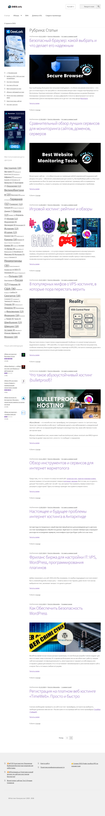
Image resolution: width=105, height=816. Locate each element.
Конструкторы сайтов (14, 101)
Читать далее (34, 103)
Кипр (6, 242)
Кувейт (15, 245)
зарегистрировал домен (87, 479)
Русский (69, 7)
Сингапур (12, 295)
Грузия (15, 208)
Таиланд (8, 301)
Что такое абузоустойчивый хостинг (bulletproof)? (60, 377)
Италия (10, 232)
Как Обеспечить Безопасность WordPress (56, 610)
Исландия (20, 225)
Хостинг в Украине (13, 82)
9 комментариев (66, 604)
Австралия (12, 168)
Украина (10, 307)
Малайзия (18, 252)
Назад (61, 738)
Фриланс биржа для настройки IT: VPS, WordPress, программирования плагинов (62, 562)
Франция (11, 315)
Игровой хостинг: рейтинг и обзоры (60, 208)
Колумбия (17, 242)
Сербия (13, 292)
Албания (18, 172)
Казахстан (10, 236)
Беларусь (16, 180)
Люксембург (19, 249)
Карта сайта (45, 763)
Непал (6, 257)
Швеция (11, 326)
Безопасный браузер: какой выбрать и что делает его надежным (63, 43)
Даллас (21, 208)
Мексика (9, 254)
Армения (16, 174)
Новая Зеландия (14, 266)
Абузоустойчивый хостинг (15, 92)
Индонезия (10, 222)
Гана (8, 199)
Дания (8, 211)
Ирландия (10, 225)
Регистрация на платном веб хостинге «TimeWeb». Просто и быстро (62, 693)
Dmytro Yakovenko (54, 36)
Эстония (9, 330)
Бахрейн (8, 180)
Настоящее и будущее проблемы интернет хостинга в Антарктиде (58, 514)
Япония (11, 336)
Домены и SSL (37, 15)
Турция (9, 304)
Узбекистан (18, 304)
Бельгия (9, 182)
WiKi (27, 15)
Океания (9, 272)
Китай (11, 242)
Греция (8, 208)
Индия (12, 218)
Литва (11, 248)
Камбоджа (20, 236)
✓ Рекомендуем (12, 73)
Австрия (9, 171)
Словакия (8, 299)
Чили (17, 319)
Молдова (20, 254)
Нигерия (13, 257)
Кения (21, 240)
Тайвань (16, 301)
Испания (11, 228)
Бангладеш (18, 177)
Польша (15, 276)
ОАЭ (17, 269)
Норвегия (9, 270)
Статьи (7, 15)
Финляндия (15, 311)
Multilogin (84, 98)
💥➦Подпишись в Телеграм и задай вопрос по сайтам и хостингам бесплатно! (20, 774)
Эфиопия (18, 330)
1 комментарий (66, 687)
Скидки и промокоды (53, 15)
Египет (12, 215)
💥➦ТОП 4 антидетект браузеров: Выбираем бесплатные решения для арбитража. (20, 765)
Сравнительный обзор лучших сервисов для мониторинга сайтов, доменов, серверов (64, 128)
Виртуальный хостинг (14, 89)
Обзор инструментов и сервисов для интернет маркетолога (61, 465)
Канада (10, 239)
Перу (6, 276)
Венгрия (15, 195)
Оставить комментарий (69, 36)
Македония (9, 252)
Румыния (14, 284)
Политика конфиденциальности (52, 767)
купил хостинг (72, 479)
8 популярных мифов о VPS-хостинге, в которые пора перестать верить (62, 286)
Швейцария (13, 322)
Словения (16, 299)
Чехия (10, 319)
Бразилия (14, 185)
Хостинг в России (12, 85)
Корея (8, 245)
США (10, 289)
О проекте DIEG (10, 23)
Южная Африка (12, 333)
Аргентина (8, 174)
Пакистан (22, 273)
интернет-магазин (71, 481)
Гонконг (16, 204)
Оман (16, 273)
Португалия (9, 280)
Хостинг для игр (12, 104)
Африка (9, 177)
